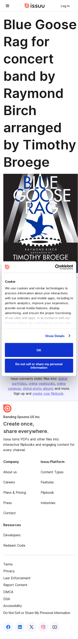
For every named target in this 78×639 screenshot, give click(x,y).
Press (7, 503)
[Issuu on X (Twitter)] (32, 627)
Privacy (9, 571)
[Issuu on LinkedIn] (20, 627)
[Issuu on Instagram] (43, 627)
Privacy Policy (16, 322)
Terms (8, 564)
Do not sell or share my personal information (38, 365)
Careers (9, 482)
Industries (48, 503)
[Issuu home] (34, 6)
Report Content (15, 585)
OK (39, 350)
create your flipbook (48, 393)
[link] (65, 6)
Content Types (52, 472)
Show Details (55, 335)
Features (47, 482)
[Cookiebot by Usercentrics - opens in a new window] (55, 267)
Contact (9, 513)
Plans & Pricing (14, 492)
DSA (6, 599)
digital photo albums (38, 388)
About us (10, 472)
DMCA (8, 592)
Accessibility (12, 606)
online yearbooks (42, 383)
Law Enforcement (16, 578)
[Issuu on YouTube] (55, 627)
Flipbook (47, 492)
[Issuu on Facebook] (8, 627)
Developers (12, 535)
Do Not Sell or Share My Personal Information (36, 613)
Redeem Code (14, 545)
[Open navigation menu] (7, 6)
